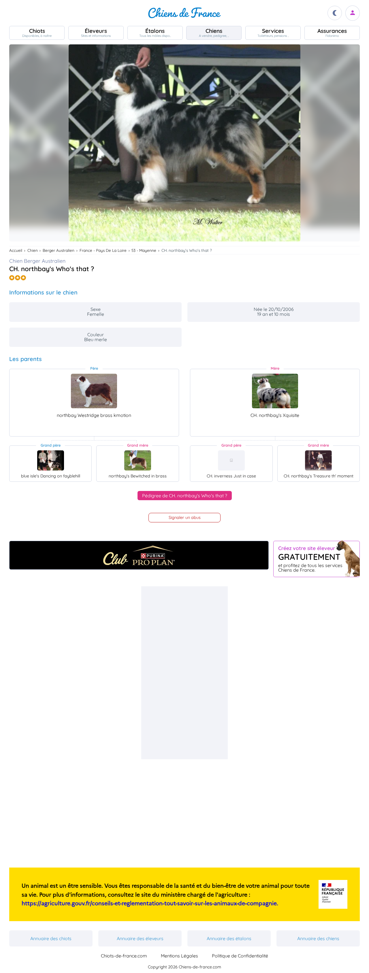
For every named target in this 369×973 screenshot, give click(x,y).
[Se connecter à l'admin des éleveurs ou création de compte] (352, 13)
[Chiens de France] (184, 12)
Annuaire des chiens (318, 938)
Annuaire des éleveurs (140, 938)
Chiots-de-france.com (124, 956)
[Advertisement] (184, 672)
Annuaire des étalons (229, 938)
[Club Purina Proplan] (139, 555)
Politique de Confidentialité (240, 956)
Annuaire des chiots (50, 938)
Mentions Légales (179, 956)
